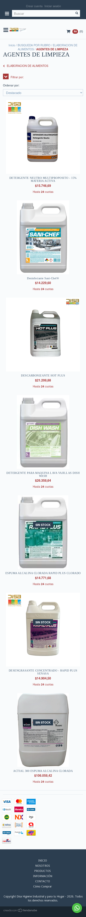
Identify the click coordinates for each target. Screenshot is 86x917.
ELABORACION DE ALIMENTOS (27, 66)
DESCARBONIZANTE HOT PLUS (43, 375)
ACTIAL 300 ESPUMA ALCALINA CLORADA (43, 770)
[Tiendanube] (20, 911)
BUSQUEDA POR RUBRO (34, 45)
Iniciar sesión (52, 6)
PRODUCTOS (42, 870)
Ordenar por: (11, 85)
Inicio (12, 45)
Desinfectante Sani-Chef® (43, 278)
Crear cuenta (34, 6)
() (78, 31)
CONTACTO (42, 881)
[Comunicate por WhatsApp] (77, 908)
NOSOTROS (42, 865)
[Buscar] (77, 13)
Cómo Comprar (42, 886)
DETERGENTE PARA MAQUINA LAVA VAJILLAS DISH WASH (43, 474)
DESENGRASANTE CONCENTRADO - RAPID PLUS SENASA (43, 672)
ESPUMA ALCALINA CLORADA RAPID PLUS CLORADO (43, 573)
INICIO (42, 860)
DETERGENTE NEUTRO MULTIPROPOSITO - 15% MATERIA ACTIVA (43, 179)
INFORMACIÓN (42, 876)
